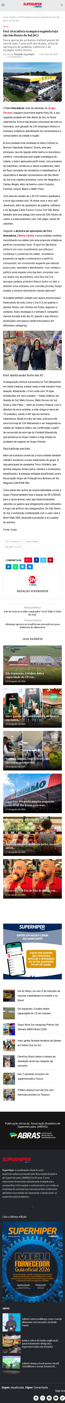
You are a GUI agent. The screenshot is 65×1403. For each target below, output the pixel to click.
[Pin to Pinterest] (50, 560)
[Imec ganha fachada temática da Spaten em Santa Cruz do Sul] (32, 708)
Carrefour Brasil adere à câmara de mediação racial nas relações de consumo (37, 1061)
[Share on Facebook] (36, 560)
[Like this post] (29, 560)
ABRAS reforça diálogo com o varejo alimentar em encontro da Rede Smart (42, 1322)
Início (5, 17)
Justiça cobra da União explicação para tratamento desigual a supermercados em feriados (40, 1343)
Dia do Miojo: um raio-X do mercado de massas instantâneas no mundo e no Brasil (39, 996)
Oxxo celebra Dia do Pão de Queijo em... (31, 890)
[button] (7, 350)
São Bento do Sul (13, 547)
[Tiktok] (62, 1398)
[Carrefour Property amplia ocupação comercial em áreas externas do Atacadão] (32, 793)
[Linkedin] (35, 1398)
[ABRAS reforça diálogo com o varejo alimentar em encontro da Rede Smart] (12, 1322)
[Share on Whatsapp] (15, 566)
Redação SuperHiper (24, 54)
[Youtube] (55, 1398)
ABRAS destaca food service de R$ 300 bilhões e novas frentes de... (40, 1365)
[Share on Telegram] (23, 566)
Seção (13, 17)
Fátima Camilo (25, 235)
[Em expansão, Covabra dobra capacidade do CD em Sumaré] (32, 665)
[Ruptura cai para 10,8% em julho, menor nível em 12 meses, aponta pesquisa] (32, 836)
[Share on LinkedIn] (8, 566)
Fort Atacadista (13, 542)
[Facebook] (49, 1398)
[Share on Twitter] (43, 560)
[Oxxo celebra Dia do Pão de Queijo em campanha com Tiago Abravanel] (32, 879)
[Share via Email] (30, 566)
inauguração (32, 542)
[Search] (61, 5)
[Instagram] (42, 1398)
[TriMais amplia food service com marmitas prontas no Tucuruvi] (32, 750)
